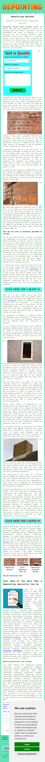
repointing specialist (27, 363)
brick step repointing (32, 639)
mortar (28, 99)
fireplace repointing (20, 648)
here (32, 695)
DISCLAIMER (39, 13)
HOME (18, 13)
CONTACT (33, 13)
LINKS (22, 13)
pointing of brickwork (12, 637)
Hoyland (6, 542)
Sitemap (5, 737)
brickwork (6, 333)
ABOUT (27, 13)
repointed (36, 109)
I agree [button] (27, 744)
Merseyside (7, 704)
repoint (30, 237)
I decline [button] (27, 749)
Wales (5, 706)
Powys (5, 708)
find (9, 665)
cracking (27, 410)
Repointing (7, 526)
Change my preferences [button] (27, 754)
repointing (25, 42)
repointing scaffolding (12, 650)
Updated (5, 739)
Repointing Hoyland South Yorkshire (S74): (21, 27)
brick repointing (16, 174)
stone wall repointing (22, 618)
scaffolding (33, 269)
